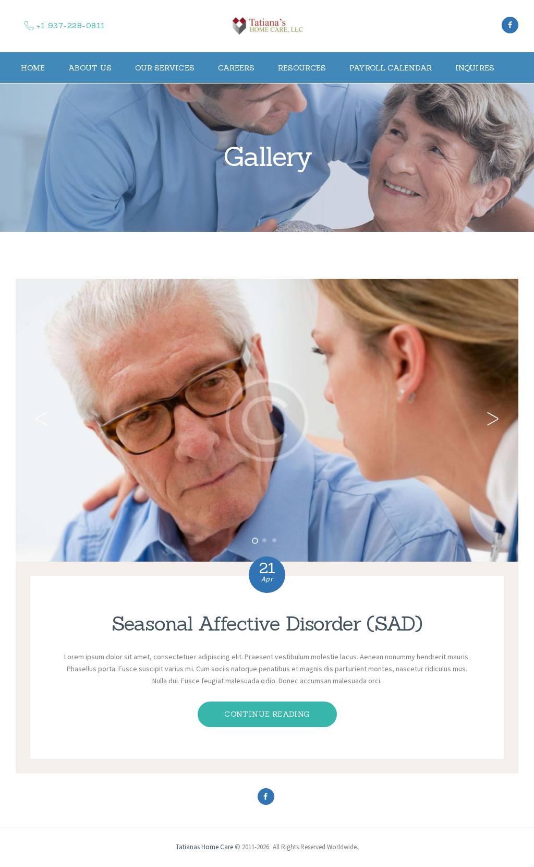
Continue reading (266, 714)
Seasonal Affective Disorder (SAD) (267, 623)
